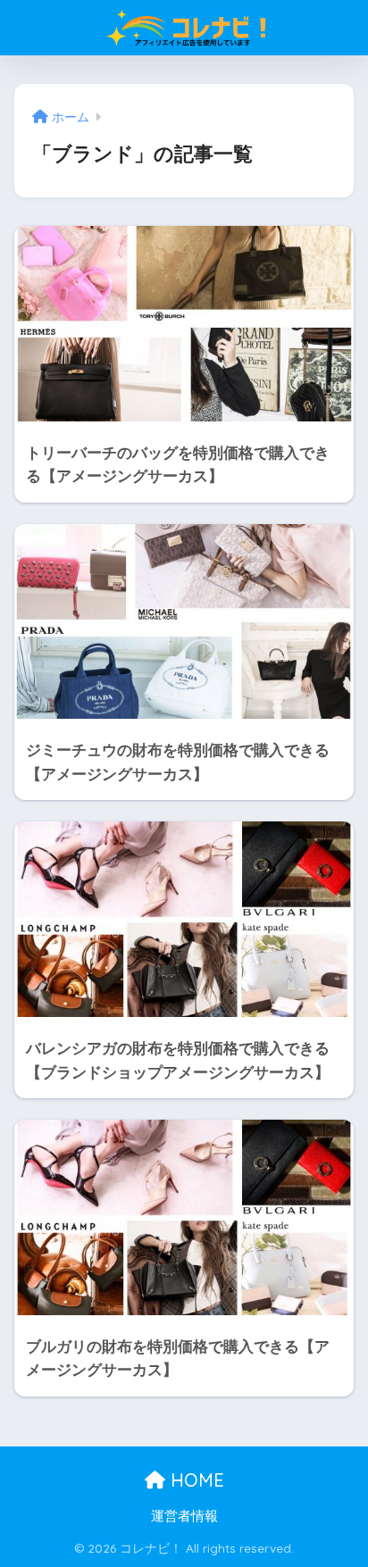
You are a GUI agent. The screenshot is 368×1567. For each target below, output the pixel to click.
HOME (194, 1480)
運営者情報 (184, 1516)
